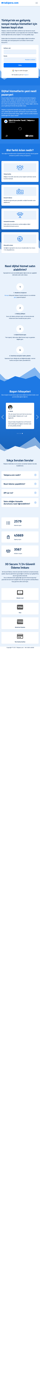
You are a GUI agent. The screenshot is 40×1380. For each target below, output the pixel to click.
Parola (5, 56)
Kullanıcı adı (7, 48)
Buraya (7, 295)
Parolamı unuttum (30, 60)
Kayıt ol (26, 75)
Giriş (20, 65)
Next (37, 416)
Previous (2, 416)
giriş (15, 297)
